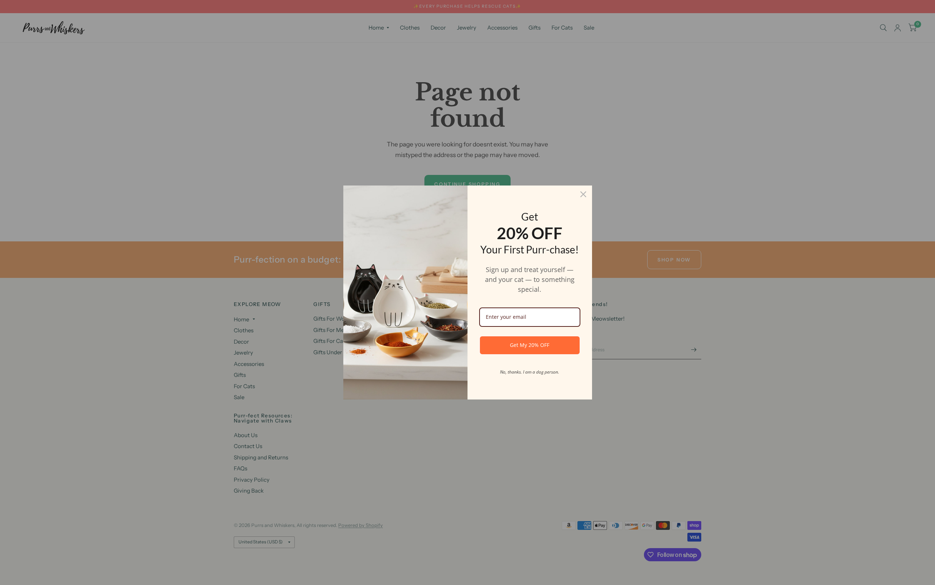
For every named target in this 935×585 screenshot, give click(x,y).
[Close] (583, 194)
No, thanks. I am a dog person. (529, 372)
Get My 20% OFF (529, 344)
